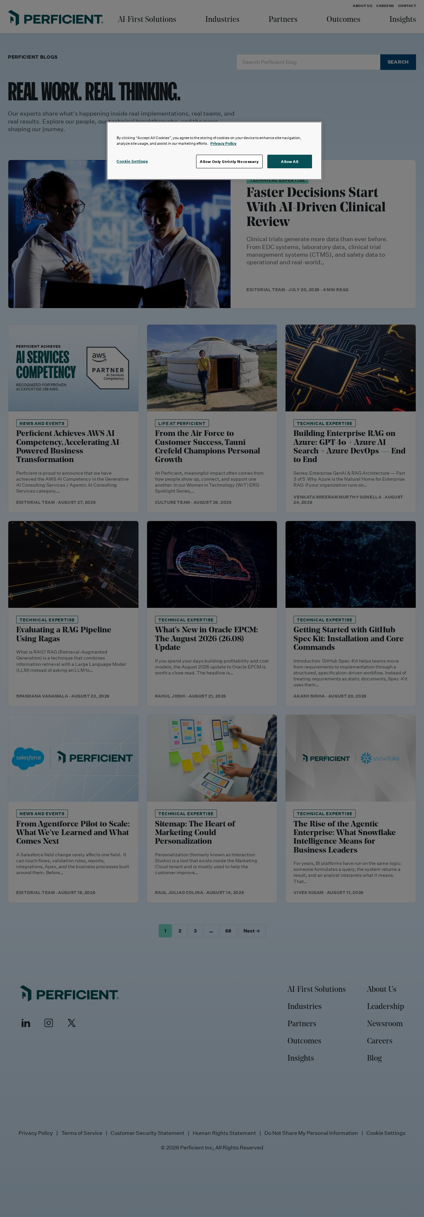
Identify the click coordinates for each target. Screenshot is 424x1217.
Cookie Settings (132, 161)
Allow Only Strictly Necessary (229, 161)
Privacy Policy (223, 143)
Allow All (289, 161)
